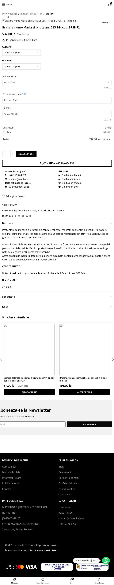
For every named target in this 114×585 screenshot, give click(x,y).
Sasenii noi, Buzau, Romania (18, 529)
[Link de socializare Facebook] (15, 216)
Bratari (50, 13)
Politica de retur (11, 483)
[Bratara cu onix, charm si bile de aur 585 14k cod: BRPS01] (84, 349)
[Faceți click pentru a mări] (7, 17)
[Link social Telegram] (30, 216)
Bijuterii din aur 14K (31, 13)
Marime (6, 60)
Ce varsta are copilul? (14, 94)
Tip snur (6, 107)
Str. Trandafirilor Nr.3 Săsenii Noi (20, 524)
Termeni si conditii (68, 477)
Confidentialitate (67, 483)
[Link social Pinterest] (23, 216)
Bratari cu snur (56, 210)
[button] (106, 560)
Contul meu (64, 494)
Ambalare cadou (10, 76)
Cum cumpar (9, 466)
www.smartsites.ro (48, 550)
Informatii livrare (11, 477)
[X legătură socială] (19, 216)
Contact (6, 489)
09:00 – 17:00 (65, 512)
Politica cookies (67, 489)
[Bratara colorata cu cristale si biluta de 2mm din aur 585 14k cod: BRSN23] (29, 349)
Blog (61, 466)
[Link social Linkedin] (26, 216)
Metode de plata (11, 472)
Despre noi (64, 472)
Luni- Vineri (64, 507)
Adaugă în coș (26, 154)
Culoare (6, 46)
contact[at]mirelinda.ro (71, 518)
